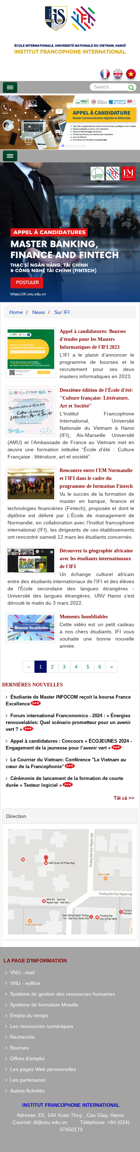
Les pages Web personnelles (41, 1069)
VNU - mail (20, 972)
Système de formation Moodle (42, 1005)
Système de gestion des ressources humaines (61, 994)
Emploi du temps (27, 1015)
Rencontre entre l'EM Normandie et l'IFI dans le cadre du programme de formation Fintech (96, 478)
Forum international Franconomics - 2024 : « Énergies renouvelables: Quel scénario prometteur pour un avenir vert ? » (68, 722)
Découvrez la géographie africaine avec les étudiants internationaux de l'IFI (96, 558)
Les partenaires (26, 1080)
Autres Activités (26, 1091)
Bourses (18, 1048)
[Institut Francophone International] (70, 18)
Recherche (21, 1037)
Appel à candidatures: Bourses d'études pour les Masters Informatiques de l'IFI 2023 (93, 339)
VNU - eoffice (23, 983)
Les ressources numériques (40, 1026)
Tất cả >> (124, 798)
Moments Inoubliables (84, 616)
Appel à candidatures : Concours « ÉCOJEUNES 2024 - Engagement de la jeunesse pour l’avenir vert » (69, 744)
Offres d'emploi (26, 1058)
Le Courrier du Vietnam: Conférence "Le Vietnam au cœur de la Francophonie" (66, 763)
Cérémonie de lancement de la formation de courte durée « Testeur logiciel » (64, 782)
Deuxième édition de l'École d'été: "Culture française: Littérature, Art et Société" (96, 398)
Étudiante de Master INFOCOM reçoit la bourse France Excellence (68, 700)
